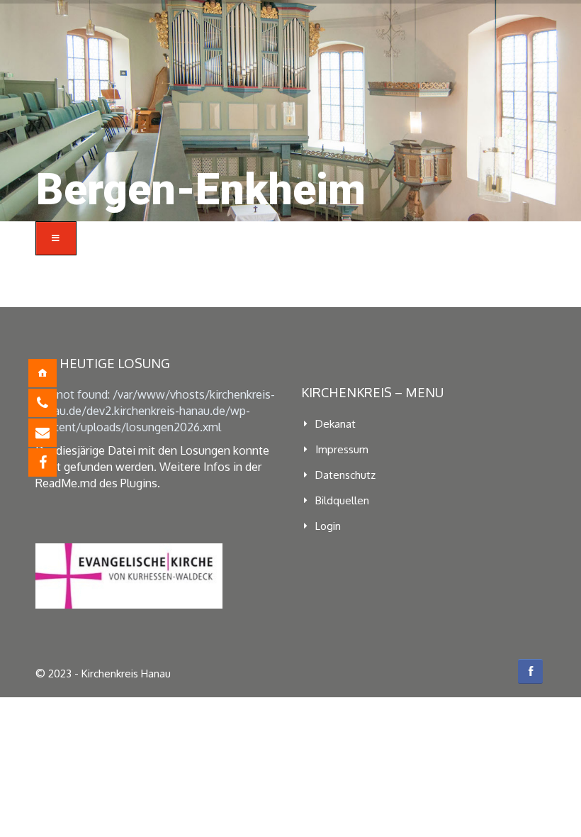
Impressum (341, 449)
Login (328, 526)
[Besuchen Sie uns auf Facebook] (53, 462)
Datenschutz (345, 475)
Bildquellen (342, 500)
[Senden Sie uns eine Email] (53, 432)
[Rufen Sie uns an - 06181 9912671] (53, 403)
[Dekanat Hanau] (53, 373)
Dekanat (335, 424)
